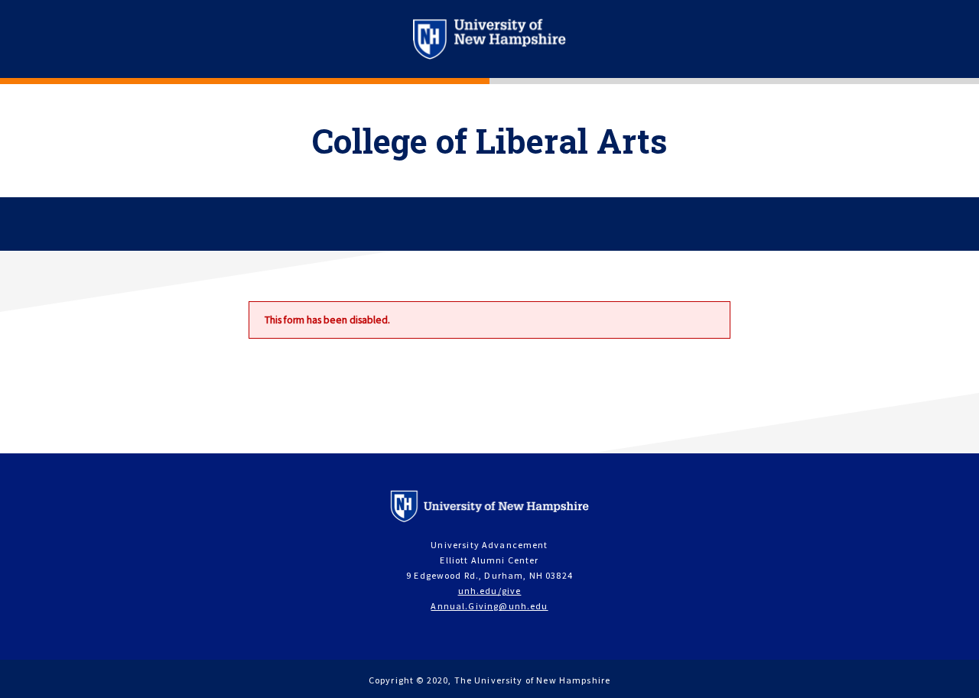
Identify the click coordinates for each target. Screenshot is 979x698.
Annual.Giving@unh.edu (489, 606)
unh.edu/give (490, 590)
